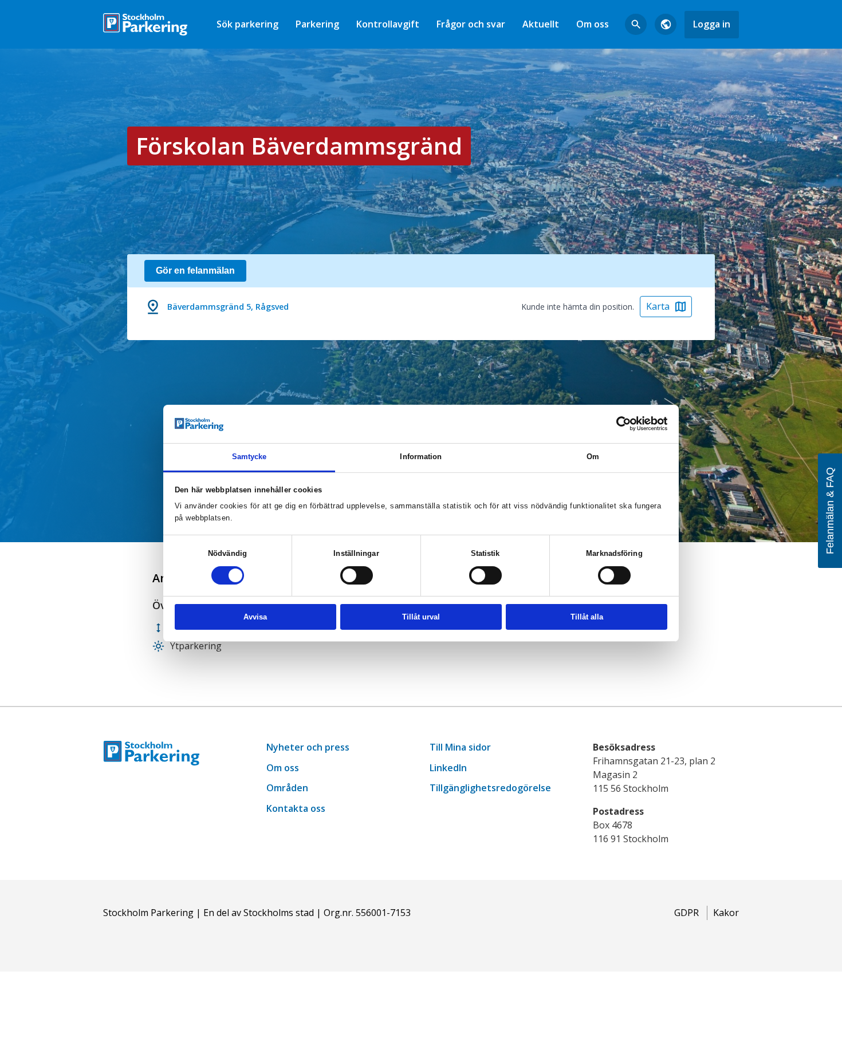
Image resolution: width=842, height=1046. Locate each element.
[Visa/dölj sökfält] (636, 24)
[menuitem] (247, 24)
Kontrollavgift (387, 24)
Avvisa (255, 617)
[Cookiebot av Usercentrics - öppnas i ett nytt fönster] (617, 423)
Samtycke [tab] (249, 456)
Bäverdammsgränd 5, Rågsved (228, 306)
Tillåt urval (421, 617)
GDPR (686, 912)
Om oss (592, 24)
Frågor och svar (470, 24)
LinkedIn (448, 767)
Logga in (711, 24)
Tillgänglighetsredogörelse (490, 787)
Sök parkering (247, 24)
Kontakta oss (295, 808)
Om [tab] (593, 456)
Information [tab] (421, 456)
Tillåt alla (586, 617)
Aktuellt (540, 24)
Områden (287, 787)
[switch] (356, 575)
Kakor (726, 912)
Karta (658, 306)
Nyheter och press (307, 747)
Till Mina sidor (460, 747)
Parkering (317, 24)
